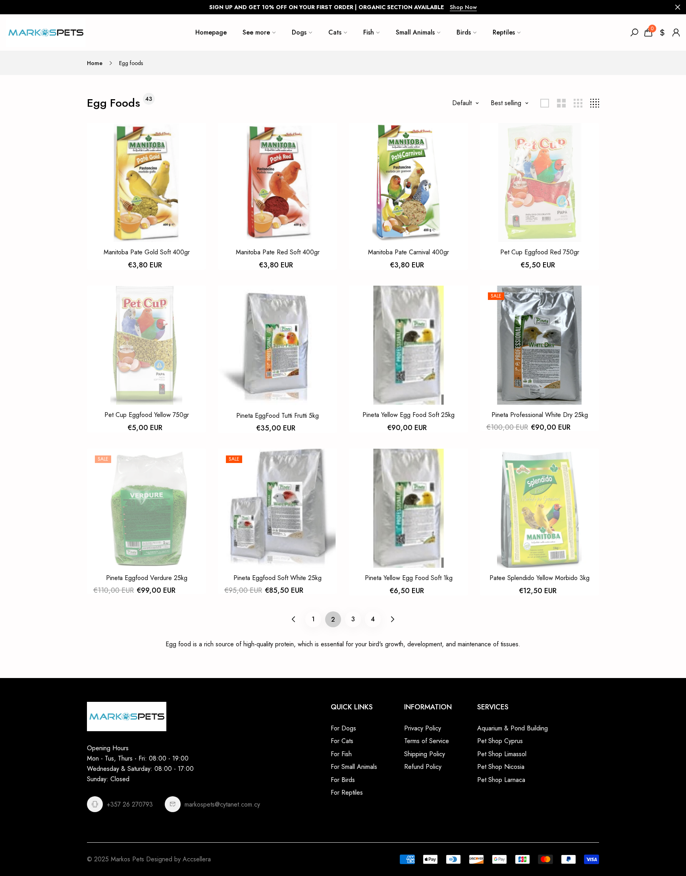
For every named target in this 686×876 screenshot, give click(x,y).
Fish (368, 32)
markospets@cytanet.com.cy (222, 804)
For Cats (342, 740)
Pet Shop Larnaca (501, 779)
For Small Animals (354, 766)
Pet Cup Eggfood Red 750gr (539, 252)
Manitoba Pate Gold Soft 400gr (147, 252)
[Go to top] (654, 844)
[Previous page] (294, 619)
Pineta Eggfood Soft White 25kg (277, 577)
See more (256, 32)
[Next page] (393, 619)
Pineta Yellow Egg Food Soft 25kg (408, 414)
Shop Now (463, 7)
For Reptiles (347, 792)
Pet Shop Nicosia (500, 766)
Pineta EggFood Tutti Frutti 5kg (277, 415)
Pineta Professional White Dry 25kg (539, 414)
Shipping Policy (424, 754)
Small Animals (415, 32)
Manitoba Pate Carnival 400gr (408, 252)
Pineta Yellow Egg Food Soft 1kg (409, 577)
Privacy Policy (422, 728)
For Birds (343, 779)
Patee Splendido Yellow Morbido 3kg (539, 577)
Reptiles (504, 32)
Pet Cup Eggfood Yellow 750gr (146, 414)
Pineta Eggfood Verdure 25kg (146, 577)
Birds (464, 32)
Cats (334, 32)
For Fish (341, 754)
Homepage (211, 32)
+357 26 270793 (130, 804)
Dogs (299, 32)
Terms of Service (426, 740)
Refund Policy (422, 766)
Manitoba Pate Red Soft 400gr (278, 252)
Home (94, 63)
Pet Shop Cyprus (500, 740)
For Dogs (343, 728)
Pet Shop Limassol (501, 754)
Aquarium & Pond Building (512, 728)
